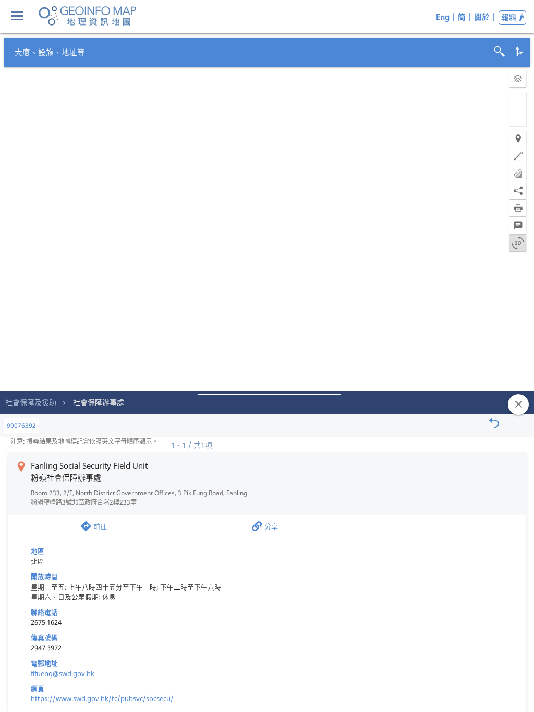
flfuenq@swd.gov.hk (62, 673)
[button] (517, 78)
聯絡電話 (44, 612)
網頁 (37, 688)
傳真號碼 (44, 637)
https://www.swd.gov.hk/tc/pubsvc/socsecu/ (102, 698)
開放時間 (44, 576)
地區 (37, 551)
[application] (267, 356)
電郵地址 (44, 663)
